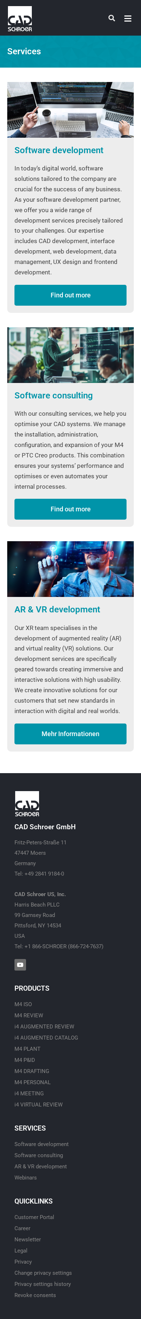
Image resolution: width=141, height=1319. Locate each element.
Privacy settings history (42, 1284)
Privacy (23, 1262)
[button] (128, 18)
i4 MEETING (29, 1093)
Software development (58, 150)
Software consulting (53, 396)
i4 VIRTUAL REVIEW (38, 1104)
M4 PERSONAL (32, 1082)
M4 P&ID (24, 1060)
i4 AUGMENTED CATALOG (46, 1038)
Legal (20, 1250)
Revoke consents (35, 1295)
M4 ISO (23, 1004)
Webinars (25, 1177)
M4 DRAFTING (31, 1071)
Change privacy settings (43, 1273)
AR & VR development (57, 609)
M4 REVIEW (28, 1015)
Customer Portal (34, 1217)
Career (22, 1228)
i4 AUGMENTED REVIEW (44, 1026)
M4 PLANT (27, 1049)
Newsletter (27, 1239)
